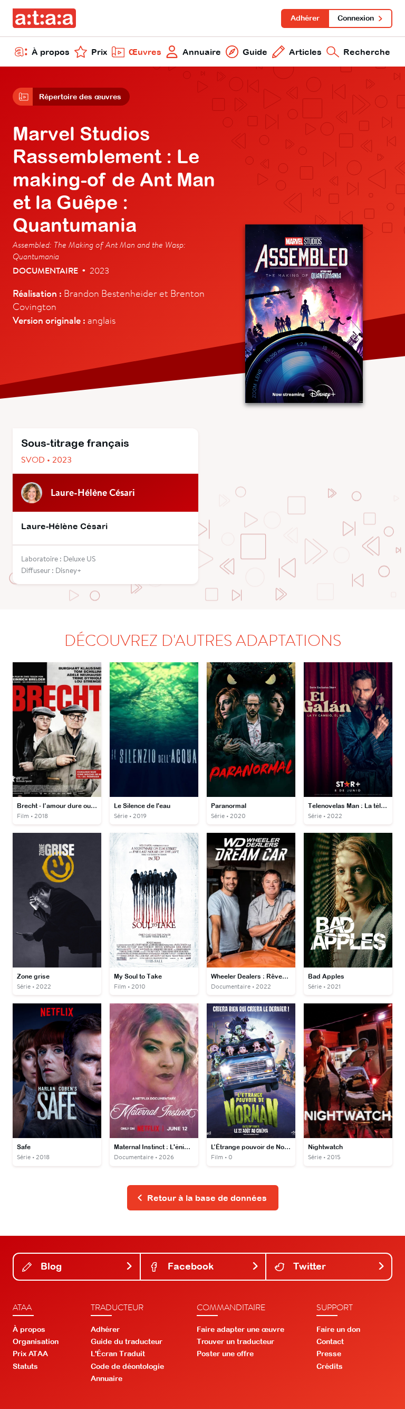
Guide (255, 52)
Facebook (189, 1266)
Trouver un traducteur (235, 1341)
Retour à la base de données (207, 1198)
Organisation (36, 1341)
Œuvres (145, 52)
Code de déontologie (127, 1366)
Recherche (366, 52)
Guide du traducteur (126, 1341)
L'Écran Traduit (118, 1353)
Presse (328, 1353)
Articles (305, 52)
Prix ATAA (30, 1353)
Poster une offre (225, 1353)
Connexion (356, 18)
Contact (330, 1341)
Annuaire (201, 52)
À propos (51, 52)
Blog (50, 1266)
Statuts (25, 1366)
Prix (99, 52)
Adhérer (305, 18)
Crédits (329, 1366)
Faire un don (338, 1329)
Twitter (308, 1266)
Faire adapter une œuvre (240, 1329)
